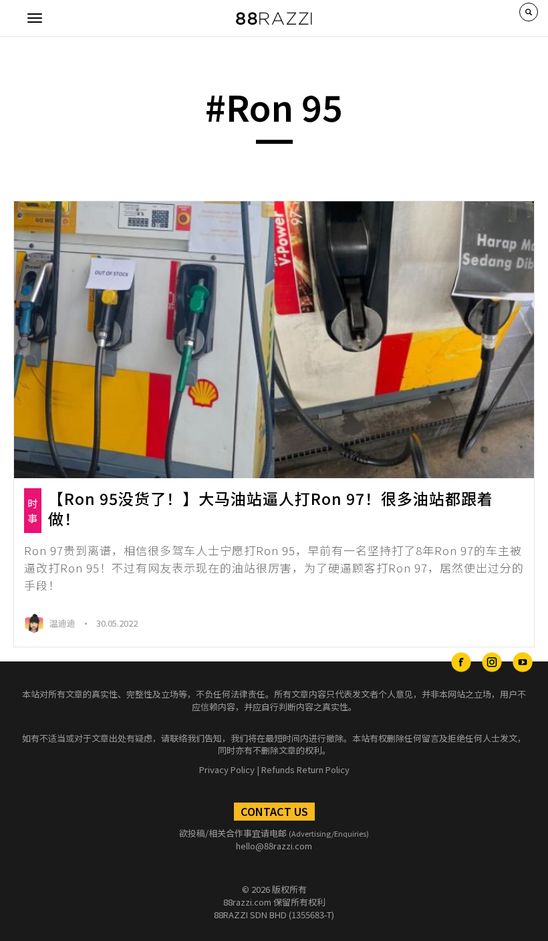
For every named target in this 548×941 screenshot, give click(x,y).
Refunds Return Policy (305, 769)
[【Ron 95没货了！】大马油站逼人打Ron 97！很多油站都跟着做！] (274, 340)
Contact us (274, 811)
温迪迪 (63, 623)
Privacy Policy (227, 769)
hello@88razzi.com (274, 845)
